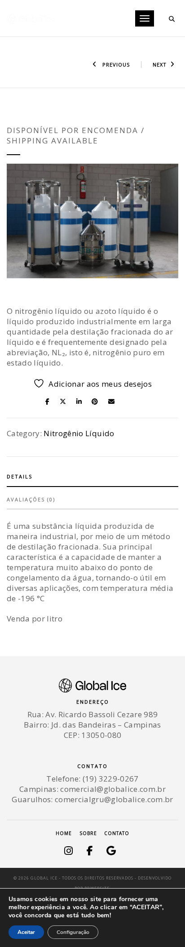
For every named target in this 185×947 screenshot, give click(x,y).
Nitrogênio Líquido (79, 433)
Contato (116, 833)
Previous (115, 64)
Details (19, 476)
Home (64, 833)
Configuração (73, 932)
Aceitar (26, 932)
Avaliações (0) (31, 499)
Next (160, 64)
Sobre (88, 833)
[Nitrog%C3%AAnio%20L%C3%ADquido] (50, 401)
